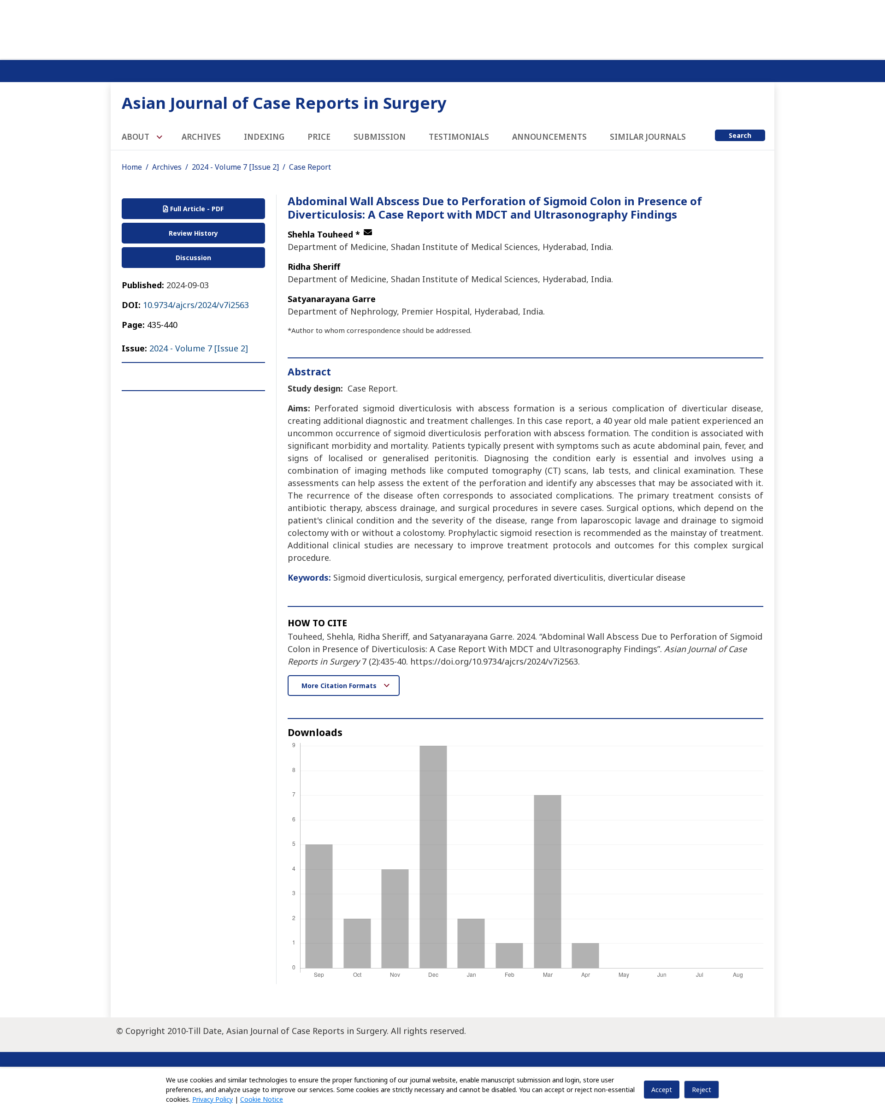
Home (132, 167)
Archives (201, 136)
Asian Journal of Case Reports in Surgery (284, 102)
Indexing (264, 136)
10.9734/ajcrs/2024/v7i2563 (196, 304)
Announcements (549, 136)
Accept (661, 1089)
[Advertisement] (442, 27)
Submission (380, 136)
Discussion (193, 257)
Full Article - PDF (196, 208)
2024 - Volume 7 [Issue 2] (235, 167)
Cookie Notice (261, 1099)
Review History (193, 233)
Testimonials (459, 136)
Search (740, 135)
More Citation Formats (339, 685)
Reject (701, 1089)
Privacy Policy (212, 1099)
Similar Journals (648, 136)
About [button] (136, 136)
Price (318, 136)
